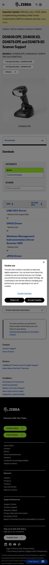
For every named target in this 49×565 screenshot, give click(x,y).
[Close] (43, 262)
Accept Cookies (34, 300)
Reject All (14, 300)
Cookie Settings (24, 293)
